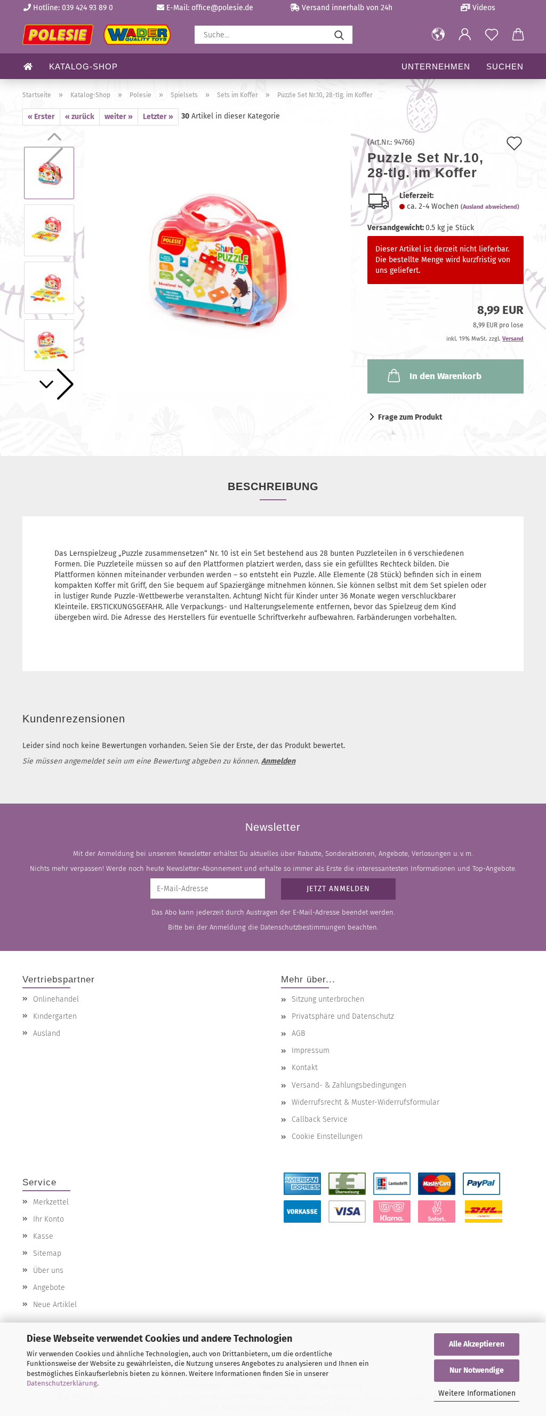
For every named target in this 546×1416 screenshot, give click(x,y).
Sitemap (47, 1253)
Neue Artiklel (55, 1304)
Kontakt (305, 1067)
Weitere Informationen (477, 1393)
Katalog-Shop (83, 66)
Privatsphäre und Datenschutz (343, 1016)
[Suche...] (339, 35)
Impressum (311, 1050)
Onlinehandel (56, 999)
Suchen (505, 66)
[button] (438, 34)
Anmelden (278, 761)
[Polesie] (100, 34)
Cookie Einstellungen (327, 1136)
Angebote (49, 1287)
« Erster (41, 116)
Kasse (43, 1236)
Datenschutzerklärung (62, 1383)
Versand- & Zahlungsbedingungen (349, 1085)
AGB (298, 1033)
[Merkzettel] (491, 34)
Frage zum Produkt (410, 417)
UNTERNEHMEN (436, 66)
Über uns (48, 1270)
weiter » (119, 116)
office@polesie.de (222, 7)
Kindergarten (55, 1016)
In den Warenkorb (445, 376)
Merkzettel (51, 1202)
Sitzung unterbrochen (328, 999)
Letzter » (158, 116)
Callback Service (320, 1119)
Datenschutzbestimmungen (303, 927)
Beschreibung (273, 486)
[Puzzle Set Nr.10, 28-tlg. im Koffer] (217, 258)
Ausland (46, 1033)
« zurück (79, 116)
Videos (482, 7)
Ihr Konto (48, 1219)
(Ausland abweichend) (490, 206)
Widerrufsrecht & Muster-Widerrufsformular (365, 1102)
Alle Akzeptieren (476, 1344)
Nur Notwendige (476, 1370)
